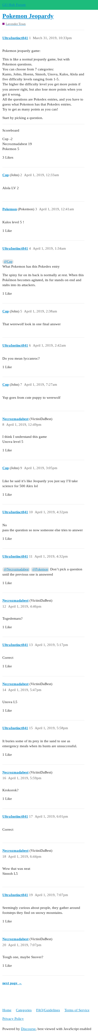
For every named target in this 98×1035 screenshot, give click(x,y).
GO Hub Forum (14, 5)
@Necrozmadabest (16, 569)
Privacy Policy (13, 1019)
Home (6, 1010)
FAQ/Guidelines (48, 1010)
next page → (12, 983)
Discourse (28, 1029)
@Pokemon (40, 569)
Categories (24, 1010)
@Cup (8, 261)
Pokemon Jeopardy (28, 16)
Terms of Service (76, 1010)
